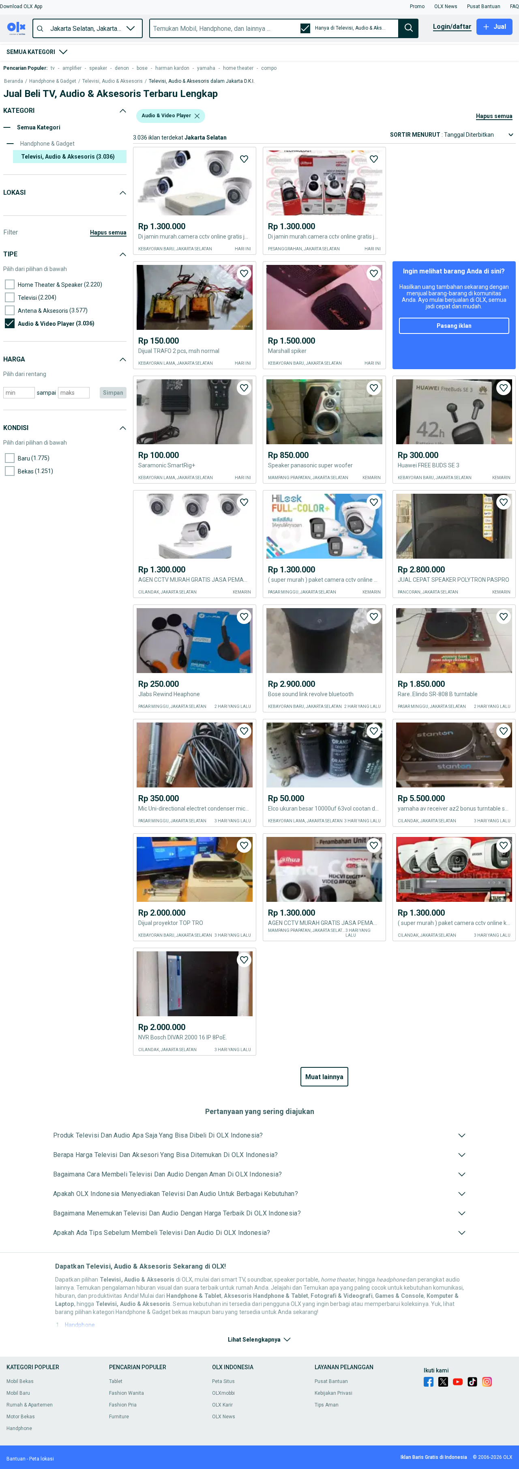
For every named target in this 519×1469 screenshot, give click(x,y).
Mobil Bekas (20, 1381)
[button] (21, 6)
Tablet (115, 1381)
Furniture (119, 1417)
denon (122, 68)
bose (142, 68)
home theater (238, 68)
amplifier (71, 68)
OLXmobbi (223, 1393)
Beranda (13, 81)
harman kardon (172, 68)
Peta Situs (223, 1381)
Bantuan (16, 1459)
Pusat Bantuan (331, 1381)
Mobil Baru (18, 1393)
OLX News (223, 1417)
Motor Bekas (20, 1417)
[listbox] (197, 116)
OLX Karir (222, 1405)
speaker (98, 68)
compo (269, 68)
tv (53, 68)
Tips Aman (327, 1405)
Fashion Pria (123, 1405)
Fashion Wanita (126, 1393)
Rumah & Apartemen (29, 1405)
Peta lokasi (41, 1459)
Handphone (80, 1325)
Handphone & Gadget (52, 81)
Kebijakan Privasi (333, 1393)
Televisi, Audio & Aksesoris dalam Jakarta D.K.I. (202, 81)
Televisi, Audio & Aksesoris (112, 81)
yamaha (206, 68)
